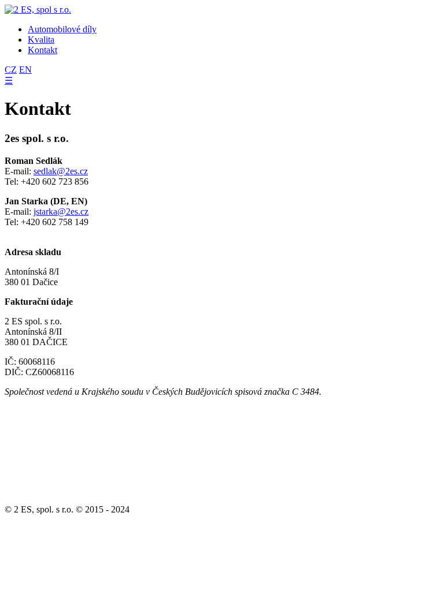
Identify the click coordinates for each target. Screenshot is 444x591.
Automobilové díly (62, 29)
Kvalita (41, 39)
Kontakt (42, 50)
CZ (11, 69)
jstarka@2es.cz (61, 211)
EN (25, 69)
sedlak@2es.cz (61, 171)
